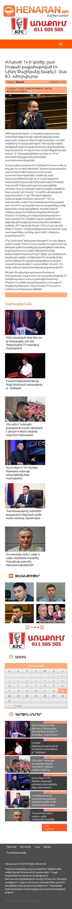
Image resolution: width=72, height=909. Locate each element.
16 (62, 686)
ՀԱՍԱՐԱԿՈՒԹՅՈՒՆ (34, 88)
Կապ (37, 846)
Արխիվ (47, 846)
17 (9, 691)
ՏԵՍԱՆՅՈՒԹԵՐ (27, 576)
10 (9, 686)
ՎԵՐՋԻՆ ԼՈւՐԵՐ (28, 714)
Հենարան (20, 82)
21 (44, 691)
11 (18, 686)
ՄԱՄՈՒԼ (48, 88)
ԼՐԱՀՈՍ (20, 88)
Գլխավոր (11, 846)
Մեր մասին (25, 846)
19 (27, 691)
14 (44, 686)
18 (18, 691)
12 (27, 686)
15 (53, 686)
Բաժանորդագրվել (16, 852)
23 (62, 691)
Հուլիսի (18, 705)
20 (35, 691)
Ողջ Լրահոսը (49, 827)
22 (53, 691)
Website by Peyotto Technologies (22, 900)
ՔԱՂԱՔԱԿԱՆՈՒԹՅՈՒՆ (17, 91)
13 (35, 686)
